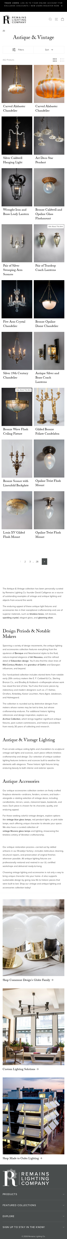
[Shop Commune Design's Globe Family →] (33, 937)
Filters (21, 49)
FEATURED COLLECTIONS (19, 1205)
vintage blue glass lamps (19, 819)
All (4, 30)
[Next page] (44, 561)
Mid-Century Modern (13, 664)
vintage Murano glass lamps (16, 831)
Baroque (19, 653)
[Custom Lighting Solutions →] (33, 1026)
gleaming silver (45, 617)
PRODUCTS (10, 1194)
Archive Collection (11, 719)
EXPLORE (8, 1216)
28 (37, 561)
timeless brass (37, 614)
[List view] (62, 60)
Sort (47, 49)
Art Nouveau (36, 657)
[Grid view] (54, 60)
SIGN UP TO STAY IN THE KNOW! (24, 1227)
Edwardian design (20, 661)
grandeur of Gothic (37, 664)
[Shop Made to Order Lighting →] (33, 1115)
